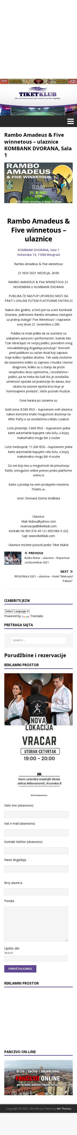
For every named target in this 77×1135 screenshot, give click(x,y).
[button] (70, 121)
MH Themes (64, 1108)
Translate (36, 616)
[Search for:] (38, 640)
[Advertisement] (38, 38)
